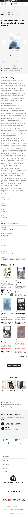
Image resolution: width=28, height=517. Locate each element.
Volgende (21, 356)
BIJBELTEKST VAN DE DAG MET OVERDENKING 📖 (11, 1)
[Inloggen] (22, 4)
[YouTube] (14, 491)
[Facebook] (8, 491)
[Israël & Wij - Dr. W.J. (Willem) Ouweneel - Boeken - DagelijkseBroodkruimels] (7, 273)
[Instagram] (5, 491)
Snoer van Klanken (20, 313)
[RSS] (22, 491)
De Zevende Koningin (7, 313)
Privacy (21, 506)
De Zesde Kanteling (20, 341)
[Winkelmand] (26, 4)
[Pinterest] (11, 491)
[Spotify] (19, 491)
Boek (2, 18)
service (3, 419)
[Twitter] (17, 491)
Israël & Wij (4, 282)
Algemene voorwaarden (11, 506)
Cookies (14, 508)
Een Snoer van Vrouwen (5, 341)
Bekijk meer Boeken (14, 366)
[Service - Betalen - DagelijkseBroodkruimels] (4, 500)
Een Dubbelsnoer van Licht (20, 283)
